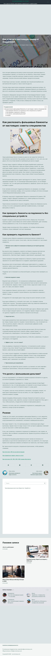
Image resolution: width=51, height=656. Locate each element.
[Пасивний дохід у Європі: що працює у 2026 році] (37, 551)
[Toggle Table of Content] (45, 107)
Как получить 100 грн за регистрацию (13, 452)
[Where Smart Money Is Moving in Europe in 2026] (14, 572)
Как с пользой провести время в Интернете (16, 602)
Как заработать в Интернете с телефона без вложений (39, 602)
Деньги (33, 593)
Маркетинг (22, 488)
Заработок (27, 488)
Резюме (8, 115)
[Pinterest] (31, 465)
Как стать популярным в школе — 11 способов (15, 595)
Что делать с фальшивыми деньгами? (16, 113)
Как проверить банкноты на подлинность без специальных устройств (24, 110)
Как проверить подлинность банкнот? (16, 112)
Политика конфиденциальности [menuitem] (10, 645)
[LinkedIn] (42, 465)
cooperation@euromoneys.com (24, 649)
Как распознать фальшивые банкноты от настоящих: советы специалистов (26, 109)
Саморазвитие (11, 593)
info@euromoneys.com (16, 651)
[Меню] (47, 2)
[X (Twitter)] (20, 465)
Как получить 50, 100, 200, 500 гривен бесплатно (17, 459)
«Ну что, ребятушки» (8, 547)
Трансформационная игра (12, 488)
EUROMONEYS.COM (20, 1)
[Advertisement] (25, 19)
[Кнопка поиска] (44, 483)
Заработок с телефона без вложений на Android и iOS (38, 595)
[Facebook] (8, 465)
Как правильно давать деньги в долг (13, 455)
